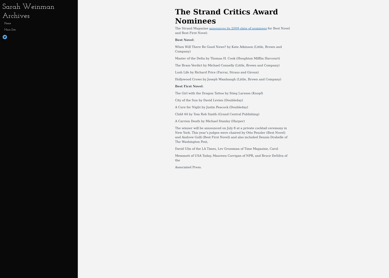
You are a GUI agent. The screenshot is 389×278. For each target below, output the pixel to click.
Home (7, 23)
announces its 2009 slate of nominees (238, 28)
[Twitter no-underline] (4, 37)
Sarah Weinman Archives (28, 11)
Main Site (10, 29)
